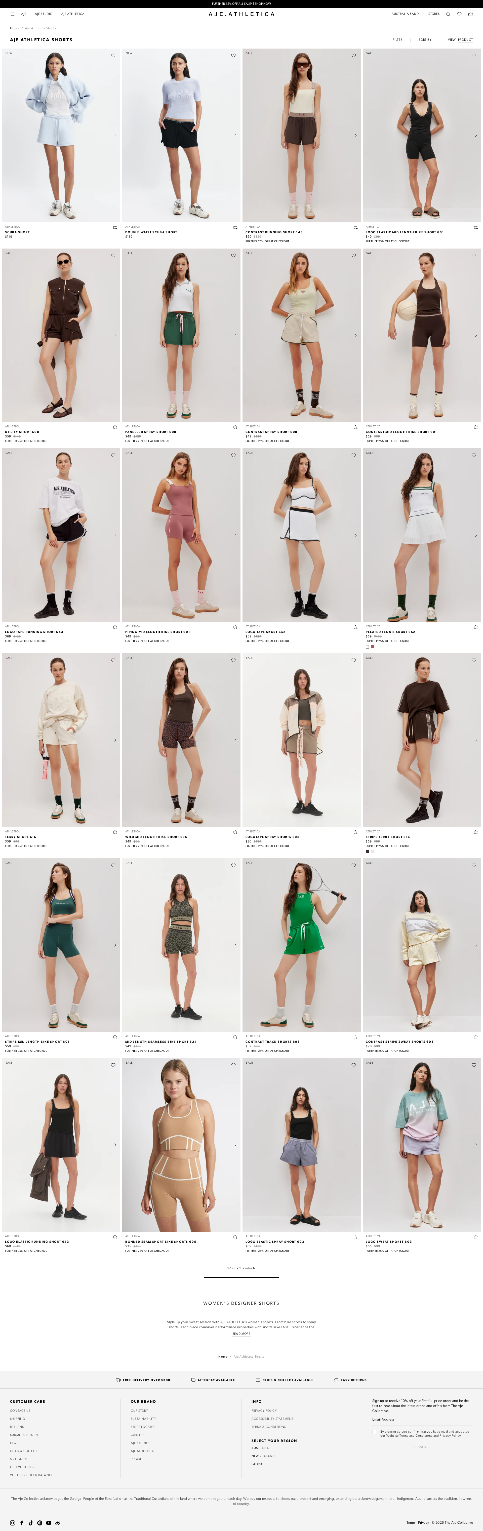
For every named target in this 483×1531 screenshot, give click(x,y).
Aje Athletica (142, 1451)
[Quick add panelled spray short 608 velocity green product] (235, 427)
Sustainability (143, 1419)
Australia (260, 1448)
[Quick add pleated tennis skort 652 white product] (476, 627)
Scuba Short (17, 232)
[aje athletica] (241, 14)
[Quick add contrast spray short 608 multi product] (356, 427)
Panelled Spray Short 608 (151, 432)
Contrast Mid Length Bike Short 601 (401, 432)
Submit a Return (24, 1435)
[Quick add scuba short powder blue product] (115, 227)
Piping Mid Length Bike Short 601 (157, 632)
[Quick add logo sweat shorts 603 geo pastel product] (476, 1237)
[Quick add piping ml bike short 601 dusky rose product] (235, 627)
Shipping (17, 1419)
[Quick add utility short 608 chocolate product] (115, 427)
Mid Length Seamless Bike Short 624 (161, 1041)
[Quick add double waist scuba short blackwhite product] (235, 227)
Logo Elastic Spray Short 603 (275, 1241)
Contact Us (20, 1411)
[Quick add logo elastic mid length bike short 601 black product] (476, 227)
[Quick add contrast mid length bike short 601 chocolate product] (476, 427)
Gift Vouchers (22, 1467)
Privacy (423, 1523)
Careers (137, 1435)
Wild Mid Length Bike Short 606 (156, 837)
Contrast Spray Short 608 (272, 432)
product (465, 40)
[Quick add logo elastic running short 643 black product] (115, 1237)
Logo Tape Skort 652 (266, 632)
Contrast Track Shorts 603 (273, 1041)
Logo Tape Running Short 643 (34, 632)
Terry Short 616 (20, 837)
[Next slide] (115, 135)
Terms (411, 1523)
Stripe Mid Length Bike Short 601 (37, 1041)
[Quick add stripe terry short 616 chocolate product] (476, 832)
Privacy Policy (264, 1411)
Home (14, 28)
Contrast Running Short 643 (274, 232)
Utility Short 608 (22, 432)
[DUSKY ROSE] (372, 646)
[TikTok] (30, 1522)
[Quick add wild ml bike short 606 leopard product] (235, 832)
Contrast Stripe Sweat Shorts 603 (400, 1041)
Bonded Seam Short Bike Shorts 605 (160, 1241)
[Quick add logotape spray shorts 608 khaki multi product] (356, 832)
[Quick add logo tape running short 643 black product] (115, 627)
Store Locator (143, 1427)
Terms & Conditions (269, 1427)
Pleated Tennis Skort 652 (391, 632)
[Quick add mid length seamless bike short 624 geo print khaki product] (235, 1037)
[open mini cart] (470, 14)
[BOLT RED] (372, 851)
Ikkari (136, 1459)
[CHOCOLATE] (367, 851)
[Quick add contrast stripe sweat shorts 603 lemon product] (476, 1037)
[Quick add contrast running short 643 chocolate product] (356, 227)
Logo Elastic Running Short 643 (37, 1241)
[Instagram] (12, 1522)
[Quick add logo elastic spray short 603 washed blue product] (356, 1237)
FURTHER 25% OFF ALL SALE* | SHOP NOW (241, 4)
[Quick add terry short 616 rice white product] (115, 832)
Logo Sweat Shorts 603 (389, 1241)
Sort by (425, 40)
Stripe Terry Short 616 (388, 837)
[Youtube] (48, 1522)
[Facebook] (21, 1522)
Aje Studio (140, 1443)
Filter (397, 40)
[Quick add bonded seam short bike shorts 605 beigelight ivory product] (235, 1237)
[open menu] (12, 14)
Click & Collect (23, 1451)
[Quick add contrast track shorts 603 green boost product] (356, 1037)
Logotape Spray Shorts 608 (273, 837)
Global (258, 1464)
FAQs (14, 1443)
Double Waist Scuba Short (151, 232)
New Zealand (263, 1456)
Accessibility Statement (273, 1419)
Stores (434, 14)
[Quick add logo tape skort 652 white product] (356, 627)
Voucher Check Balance (31, 1475)
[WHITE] (367, 646)
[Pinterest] (39, 1522)
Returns (17, 1427)
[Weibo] (57, 1522)
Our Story (139, 1411)
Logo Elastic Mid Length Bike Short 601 (405, 232)
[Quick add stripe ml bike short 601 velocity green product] (115, 1037)
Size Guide (19, 1459)
